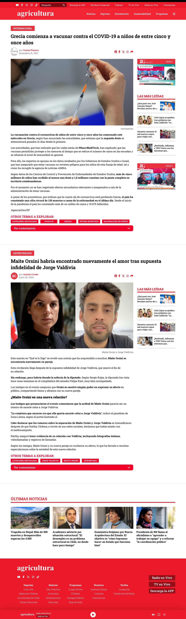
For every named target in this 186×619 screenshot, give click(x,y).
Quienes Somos (99, 589)
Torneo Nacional (28, 602)
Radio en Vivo (151, 5)
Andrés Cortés (30, 274)
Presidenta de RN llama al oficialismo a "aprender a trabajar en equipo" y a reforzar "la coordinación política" (155, 537)
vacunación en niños (116, 221)
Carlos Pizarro (31, 50)
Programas (162, 13)
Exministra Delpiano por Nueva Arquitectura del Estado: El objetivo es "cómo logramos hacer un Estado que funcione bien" (113, 538)
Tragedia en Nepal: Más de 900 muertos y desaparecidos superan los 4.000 (29, 535)
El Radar (75, 593)
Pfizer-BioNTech (89, 221)
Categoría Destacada (24, 221)
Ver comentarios (24, 228)
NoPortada (90, 460)
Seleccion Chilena (28, 593)
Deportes (105, 13)
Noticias (91, 13)
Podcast (119, 5)
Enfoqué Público (75, 597)
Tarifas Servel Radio (124, 593)
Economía (53, 593)
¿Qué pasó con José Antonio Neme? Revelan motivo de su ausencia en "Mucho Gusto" (147, 106)
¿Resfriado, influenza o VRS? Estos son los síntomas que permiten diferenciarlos (164, 148)
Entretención (122, 13)
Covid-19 (48, 221)
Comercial (124, 589)
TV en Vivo (133, 5)
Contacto (99, 593)
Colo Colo (28, 589)
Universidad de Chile (28, 597)
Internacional (22, 28)
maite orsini (71, 460)
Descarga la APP (77, 5)
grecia (68, 221)
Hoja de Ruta (75, 602)
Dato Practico (53, 589)
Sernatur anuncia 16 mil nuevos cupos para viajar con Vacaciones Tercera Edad (147, 134)
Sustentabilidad (142, 13)
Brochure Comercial (100, 5)
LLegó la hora (75, 589)
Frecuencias (169, 5)
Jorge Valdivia (50, 460)
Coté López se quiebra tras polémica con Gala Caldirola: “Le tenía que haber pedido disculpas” (164, 120)
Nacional (53, 602)
